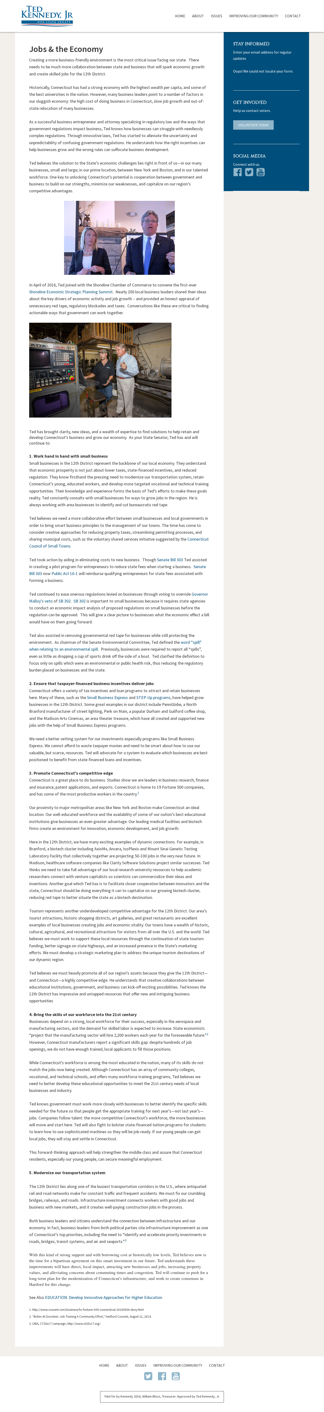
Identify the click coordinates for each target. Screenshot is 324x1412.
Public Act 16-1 (64, 573)
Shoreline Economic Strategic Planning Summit (71, 291)
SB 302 (65, 601)
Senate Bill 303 (170, 559)
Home (180, 16)
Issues (216, 16)
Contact (293, 16)
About (198, 16)
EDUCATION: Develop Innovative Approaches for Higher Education (103, 1297)
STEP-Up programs (153, 697)
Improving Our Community (253, 16)
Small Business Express (107, 697)
